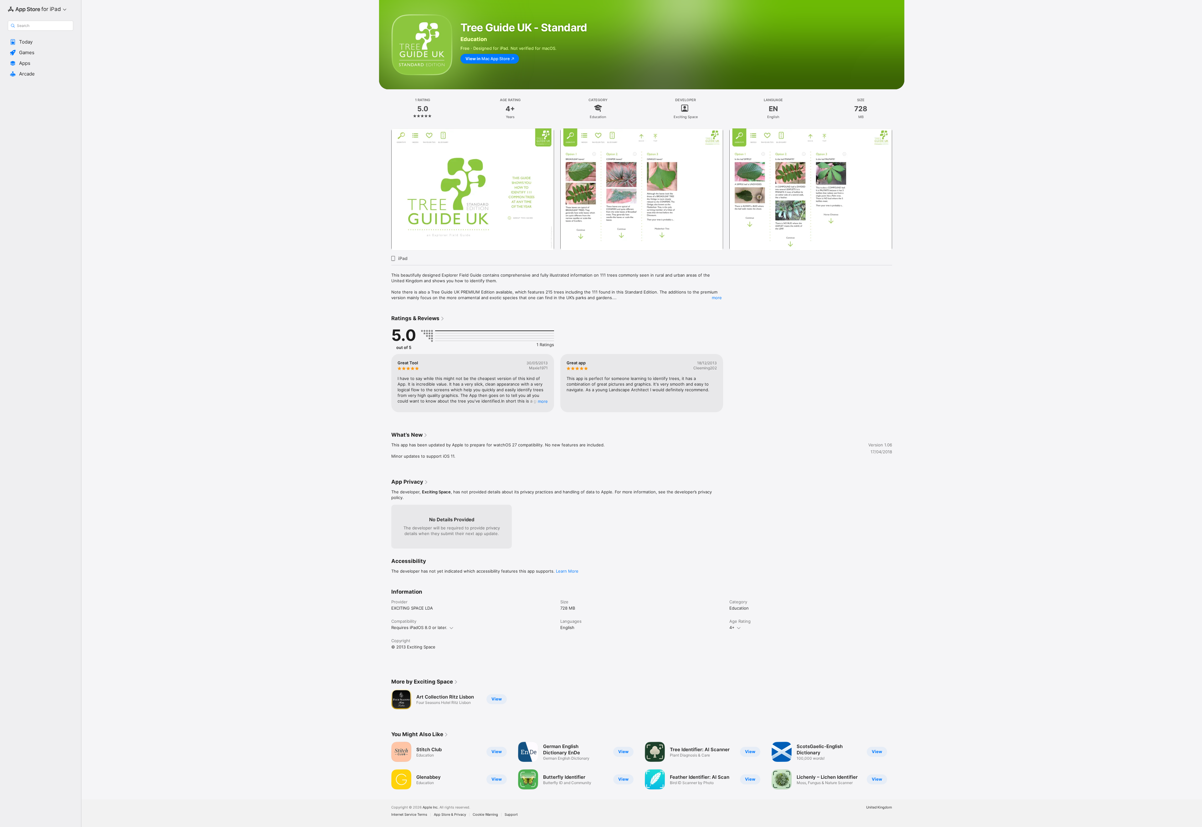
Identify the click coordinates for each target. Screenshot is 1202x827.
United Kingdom (879, 807)
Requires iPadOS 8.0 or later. (419, 627)
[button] (40, 42)
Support (511, 814)
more (717, 297)
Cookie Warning (485, 814)
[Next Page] (898, 189)
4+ (732, 627)
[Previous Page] (385, 189)
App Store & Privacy (450, 814)
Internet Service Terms (409, 814)
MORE (543, 401)
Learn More (567, 571)
